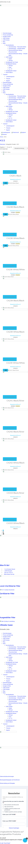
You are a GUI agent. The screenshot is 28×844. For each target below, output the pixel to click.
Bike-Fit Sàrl (4, 565)
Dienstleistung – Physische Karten (17, 47)
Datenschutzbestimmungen (7, 776)
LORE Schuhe (6, 40)
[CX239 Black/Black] (15, 278)
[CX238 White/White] (15, 247)
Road (10, 67)
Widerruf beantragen (14, 828)
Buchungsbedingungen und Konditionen (10, 780)
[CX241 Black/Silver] (15, 372)
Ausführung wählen (10, 172)
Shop (4, 43)
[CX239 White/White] (15, 341)
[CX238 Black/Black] (15, 185)
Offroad (10, 60)
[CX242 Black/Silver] (15, 409)
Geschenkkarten (10, 45)
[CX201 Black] (15, 154)
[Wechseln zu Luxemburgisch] (6, 132)
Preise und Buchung (8, 35)
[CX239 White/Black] (15, 309)
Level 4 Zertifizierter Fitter (10, 586)
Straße (10, 58)
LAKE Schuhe (6, 38)
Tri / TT (10, 69)
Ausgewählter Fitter (7, 618)
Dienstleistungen (7, 33)
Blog (4, 41)
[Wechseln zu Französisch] (15, 132)
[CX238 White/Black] (15, 216)
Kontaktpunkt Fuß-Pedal (12, 62)
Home (1, 137)
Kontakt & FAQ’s (7, 36)
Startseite (2, 144)
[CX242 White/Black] (15, 440)
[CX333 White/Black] (15, 502)
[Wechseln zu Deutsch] (4, 134)
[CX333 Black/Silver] (15, 471)
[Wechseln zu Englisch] (23, 132)
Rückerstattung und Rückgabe (7, 783)
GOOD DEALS (9, 72)
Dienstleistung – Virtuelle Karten (17, 48)
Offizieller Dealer (6, 625)
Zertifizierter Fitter (7, 594)
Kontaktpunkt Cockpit (11, 70)
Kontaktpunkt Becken (11, 64)
